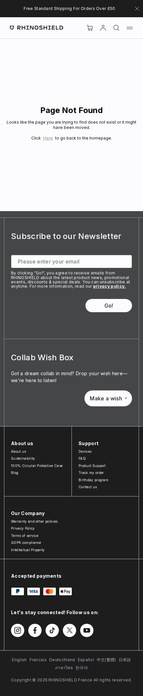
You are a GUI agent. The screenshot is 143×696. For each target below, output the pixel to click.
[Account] (103, 27)
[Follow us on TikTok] (52, 630)
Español (86, 659)
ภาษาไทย (64, 667)
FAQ (82, 458)
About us (18, 451)
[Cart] (89, 27)
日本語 (125, 659)
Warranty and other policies (34, 521)
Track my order (91, 473)
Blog (14, 473)
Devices (84, 451)
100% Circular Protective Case (37, 466)
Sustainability (23, 458)
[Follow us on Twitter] (69, 630)
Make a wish (106, 398)
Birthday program (93, 480)
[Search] (116, 27)
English (19, 659)
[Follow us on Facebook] (35, 630)
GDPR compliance (26, 543)
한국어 (81, 667)
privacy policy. (109, 286)
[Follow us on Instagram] (17, 630)
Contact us (87, 487)
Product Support (92, 466)
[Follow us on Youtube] (86, 630)
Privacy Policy (23, 528)
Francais (38, 659)
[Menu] (129, 27)
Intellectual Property (28, 550)
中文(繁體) (106, 659)
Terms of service (24, 536)
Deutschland (62, 659)
